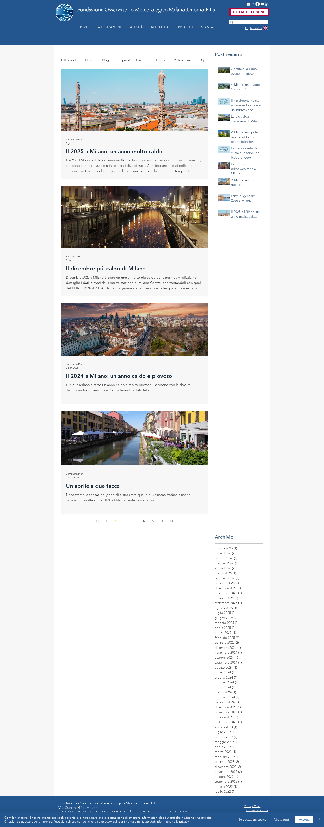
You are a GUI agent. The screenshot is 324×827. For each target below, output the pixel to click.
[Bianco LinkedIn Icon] (267, 4)
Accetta (304, 819)
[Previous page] (107, 521)
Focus (160, 60)
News (89, 60)
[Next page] (162, 521)
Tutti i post (68, 60)
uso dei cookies (257, 810)
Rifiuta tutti (281, 819)
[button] (109, 25)
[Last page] (171, 521)
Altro (177, 60)
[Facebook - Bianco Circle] (257, 4)
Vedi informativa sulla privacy (169, 821)
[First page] (97, 521)
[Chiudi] (318, 819)
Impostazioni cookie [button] (252, 819)
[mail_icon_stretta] (248, 4)
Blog (105, 60)
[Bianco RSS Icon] (253, 4)
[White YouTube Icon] (262, 4)
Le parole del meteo (132, 60)
